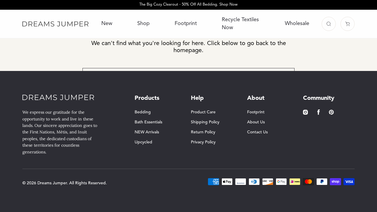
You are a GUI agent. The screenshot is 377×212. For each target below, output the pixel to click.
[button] (329, 24)
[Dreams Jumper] (55, 24)
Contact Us (257, 132)
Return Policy (203, 132)
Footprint (186, 23)
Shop (143, 23)
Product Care (203, 112)
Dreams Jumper (52, 183)
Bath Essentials (148, 122)
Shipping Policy (205, 122)
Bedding (143, 112)
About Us (256, 122)
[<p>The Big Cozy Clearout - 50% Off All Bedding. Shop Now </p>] (188, 5)
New (106, 23)
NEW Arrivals (147, 132)
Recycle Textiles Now (240, 23)
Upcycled (143, 142)
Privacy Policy (203, 142)
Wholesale (297, 23)
